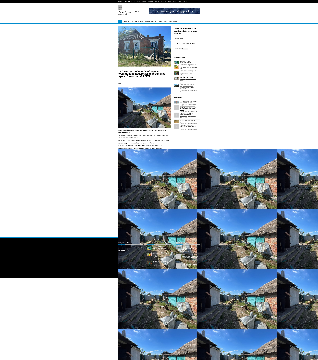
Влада (179, 1)
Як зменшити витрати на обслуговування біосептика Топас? (187, 73)
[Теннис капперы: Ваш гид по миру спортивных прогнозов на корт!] (176, 67)
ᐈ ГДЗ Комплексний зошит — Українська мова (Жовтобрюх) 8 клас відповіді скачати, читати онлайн (188, 108)
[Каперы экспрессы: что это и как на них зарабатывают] (176, 62)
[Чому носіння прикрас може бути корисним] (176, 121)
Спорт (169, 1)
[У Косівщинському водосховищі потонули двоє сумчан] (176, 102)
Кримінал (150, 1)
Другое (174, 1)
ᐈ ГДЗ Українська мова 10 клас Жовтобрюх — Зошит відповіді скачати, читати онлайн (188, 126)
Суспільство (137, 1)
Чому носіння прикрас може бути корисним (187, 121)
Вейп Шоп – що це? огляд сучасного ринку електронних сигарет (188, 79)
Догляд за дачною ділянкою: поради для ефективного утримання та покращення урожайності (187, 86)
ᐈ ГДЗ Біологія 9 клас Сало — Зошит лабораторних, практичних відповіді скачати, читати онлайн (188, 115)
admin (181, 38)
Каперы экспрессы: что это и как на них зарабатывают (188, 62)
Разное (185, 1)
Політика (157, 1)
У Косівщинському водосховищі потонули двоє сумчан (188, 102)
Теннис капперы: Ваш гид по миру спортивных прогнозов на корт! (188, 67)
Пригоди (144, 1)
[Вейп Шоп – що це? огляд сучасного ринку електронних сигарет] (176, 78)
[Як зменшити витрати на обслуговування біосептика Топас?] (176, 73)
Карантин (163, 1)
